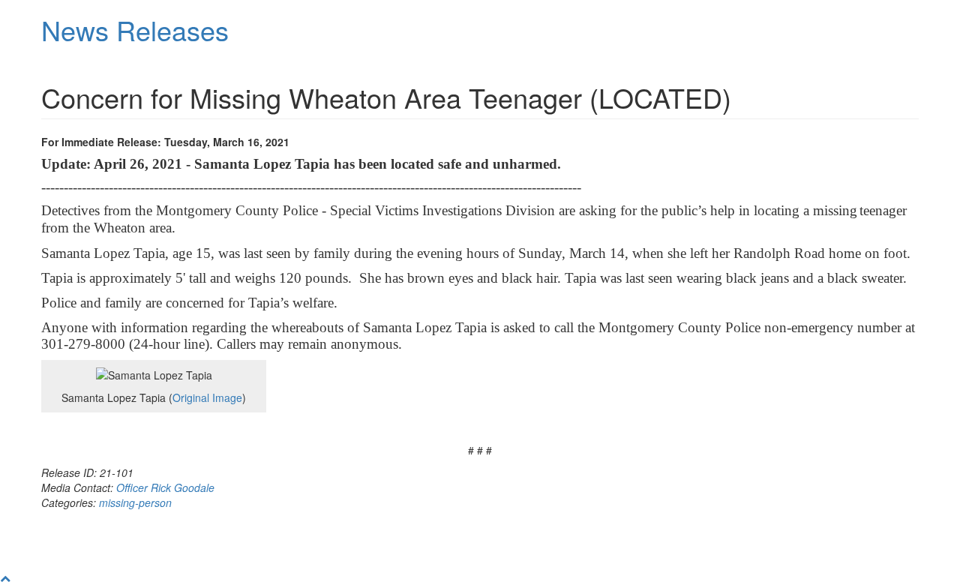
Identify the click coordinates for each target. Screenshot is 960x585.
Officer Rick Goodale (165, 487)
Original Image (207, 397)
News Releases (135, 29)
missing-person (135, 502)
